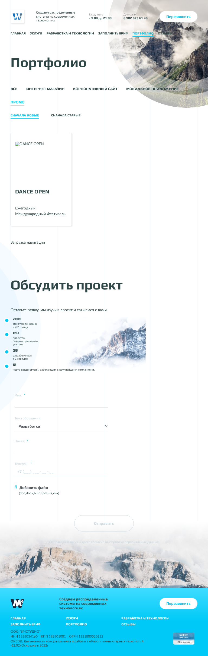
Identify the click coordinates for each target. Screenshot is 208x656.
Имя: (20, 395)
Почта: (21, 441)
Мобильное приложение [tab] (152, 89)
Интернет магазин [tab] (45, 89)
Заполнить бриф (113, 33)
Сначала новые (25, 115)
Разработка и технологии (70, 33)
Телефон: (23, 464)
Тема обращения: (28, 418)
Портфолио (143, 33)
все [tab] (14, 89)
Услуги (36, 33)
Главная (18, 33)
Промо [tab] (17, 102)
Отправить (104, 523)
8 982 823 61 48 (135, 18)
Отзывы (165, 33)
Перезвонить (178, 16)
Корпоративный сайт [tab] (95, 89)
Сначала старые (65, 115)
